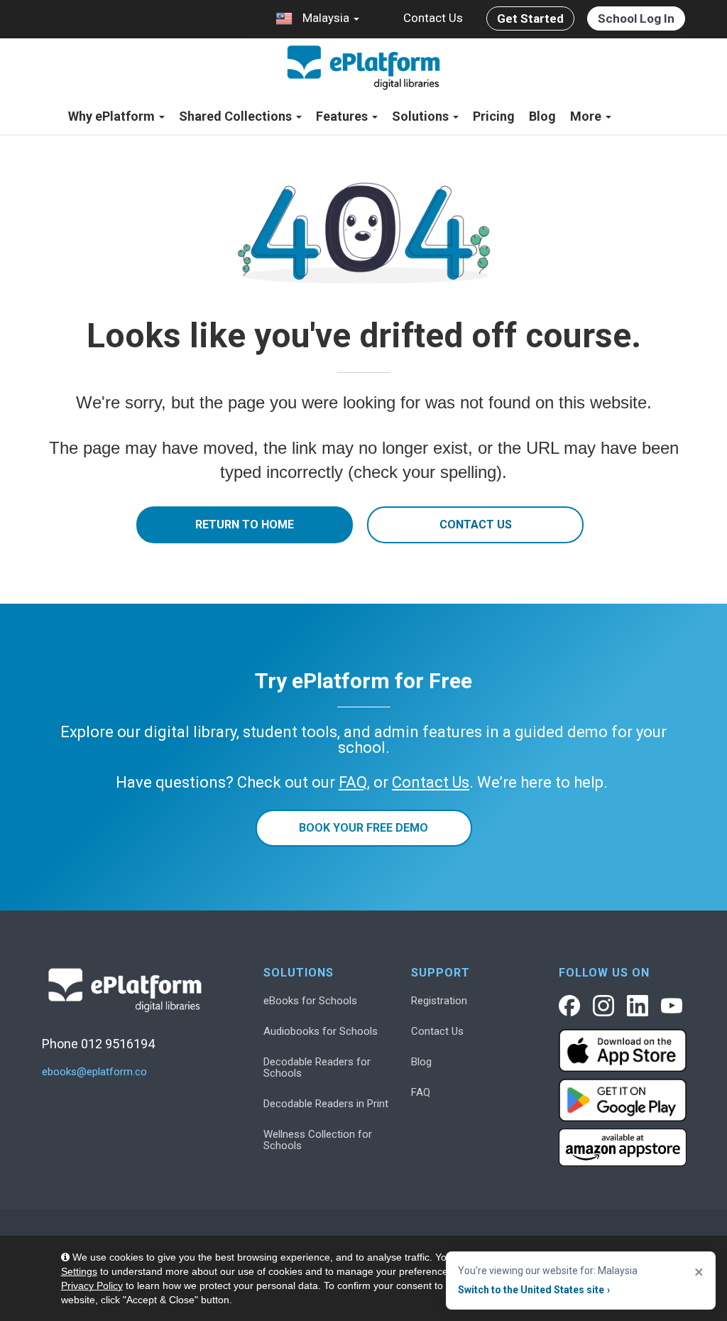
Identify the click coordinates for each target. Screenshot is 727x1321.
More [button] (587, 116)
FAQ (420, 1092)
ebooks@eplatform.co (94, 1072)
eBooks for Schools (310, 1000)
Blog (542, 116)
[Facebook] (569, 1005)
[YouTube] (671, 1005)
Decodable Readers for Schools (317, 1067)
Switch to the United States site (534, 1289)
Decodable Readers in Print (325, 1103)
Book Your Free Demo (363, 828)
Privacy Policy (92, 1285)
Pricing (494, 116)
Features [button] (343, 116)
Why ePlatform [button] (113, 116)
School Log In (636, 18)
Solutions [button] (422, 116)
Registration (439, 1000)
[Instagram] (603, 1005)
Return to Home (244, 524)
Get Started (530, 18)
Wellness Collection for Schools (317, 1140)
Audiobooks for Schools (320, 1031)
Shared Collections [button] (237, 116)
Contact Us (433, 18)
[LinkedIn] (637, 1005)
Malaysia (326, 18)
